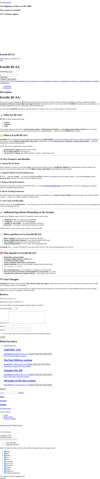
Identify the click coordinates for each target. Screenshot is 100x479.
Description (7, 86)
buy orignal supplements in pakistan (88, 81)
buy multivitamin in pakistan (67, 81)
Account (3, 401)
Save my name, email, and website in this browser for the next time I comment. (26, 333)
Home (2, 58)
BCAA (7, 58)
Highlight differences (12, 445)
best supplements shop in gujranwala (26, 81)
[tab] (52, 86)
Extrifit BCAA (4, 83)
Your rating (4, 308)
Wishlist (3, 405)
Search (21, 393)
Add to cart (4, 77)
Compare (3, 79)
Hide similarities (11, 443)
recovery (32, 221)
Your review (4, 323)
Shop (2, 397)
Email (2, 330)
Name (2, 326)
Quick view (38, 354)
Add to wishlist (11, 79)
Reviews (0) (7, 88)
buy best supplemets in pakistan (48, 81)
